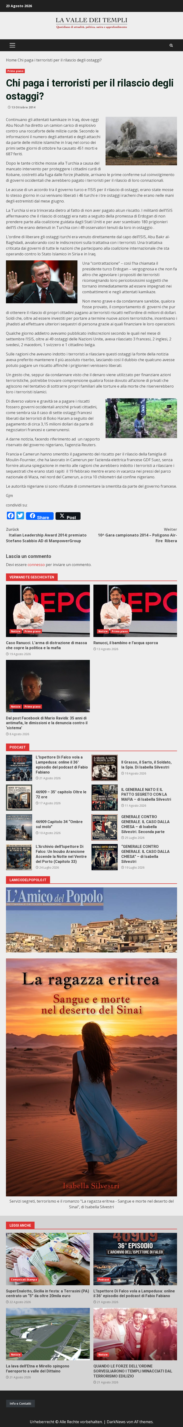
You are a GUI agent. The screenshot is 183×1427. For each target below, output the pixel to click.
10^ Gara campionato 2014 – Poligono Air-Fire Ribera (137, 535)
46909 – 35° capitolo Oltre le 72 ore (19, 797)
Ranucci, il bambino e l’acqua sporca (135, 611)
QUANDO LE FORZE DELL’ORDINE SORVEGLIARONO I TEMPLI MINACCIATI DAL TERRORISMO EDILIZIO (135, 1334)
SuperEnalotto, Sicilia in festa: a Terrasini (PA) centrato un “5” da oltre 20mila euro (48, 1259)
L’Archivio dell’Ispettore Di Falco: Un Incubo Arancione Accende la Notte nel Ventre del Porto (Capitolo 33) (19, 857)
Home (11, 60)
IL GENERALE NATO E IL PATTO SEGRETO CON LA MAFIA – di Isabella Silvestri (105, 797)
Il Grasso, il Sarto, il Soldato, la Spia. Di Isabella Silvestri (105, 768)
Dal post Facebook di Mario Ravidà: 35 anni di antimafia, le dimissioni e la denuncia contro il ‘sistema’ (48, 686)
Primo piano (15, 71)
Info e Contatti (20, 1403)
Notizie (15, 631)
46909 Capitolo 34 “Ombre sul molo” (19, 827)
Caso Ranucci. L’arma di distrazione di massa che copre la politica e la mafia (48, 611)
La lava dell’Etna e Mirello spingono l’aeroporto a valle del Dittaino (48, 1334)
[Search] (171, 45)
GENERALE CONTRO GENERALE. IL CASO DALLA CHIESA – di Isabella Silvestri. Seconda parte (105, 827)
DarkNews (116, 1421)
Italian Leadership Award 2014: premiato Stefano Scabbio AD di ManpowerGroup (46, 535)
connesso (36, 564)
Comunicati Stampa (24, 1279)
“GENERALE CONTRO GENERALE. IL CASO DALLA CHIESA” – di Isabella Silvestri (105, 857)
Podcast (103, 1279)
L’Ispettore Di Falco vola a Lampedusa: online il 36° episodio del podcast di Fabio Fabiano (19, 768)
